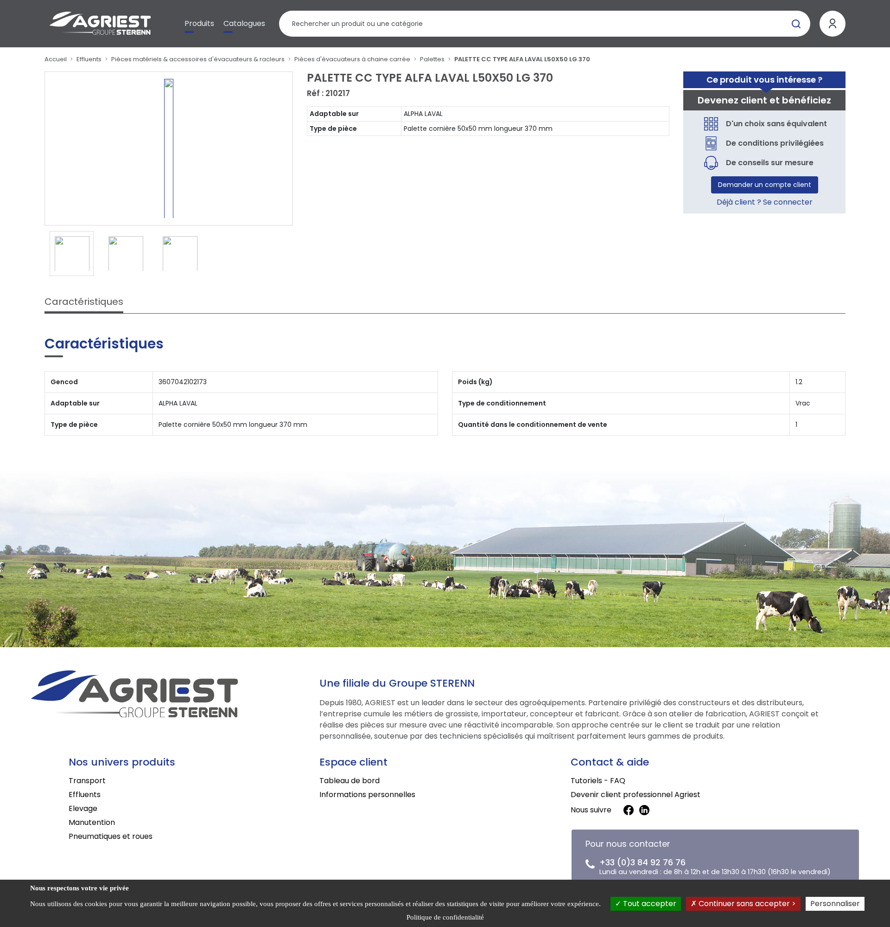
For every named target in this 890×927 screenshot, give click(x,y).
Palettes (432, 59)
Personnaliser (835, 903)
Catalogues (244, 23)
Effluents (89, 59)
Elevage (83, 808)
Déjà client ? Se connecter (765, 202)
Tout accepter (648, 903)
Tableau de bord (349, 780)
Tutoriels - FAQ (598, 780)
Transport (87, 780)
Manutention (92, 822)
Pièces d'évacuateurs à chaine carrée (352, 59)
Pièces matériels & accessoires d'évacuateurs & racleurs (198, 59)
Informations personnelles (367, 794)
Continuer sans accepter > (746, 903)
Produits (199, 23)
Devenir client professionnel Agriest (635, 794)
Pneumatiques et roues (111, 836)
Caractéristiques (83, 301)
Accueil (55, 59)
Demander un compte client (764, 184)
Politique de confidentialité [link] (445, 917)
